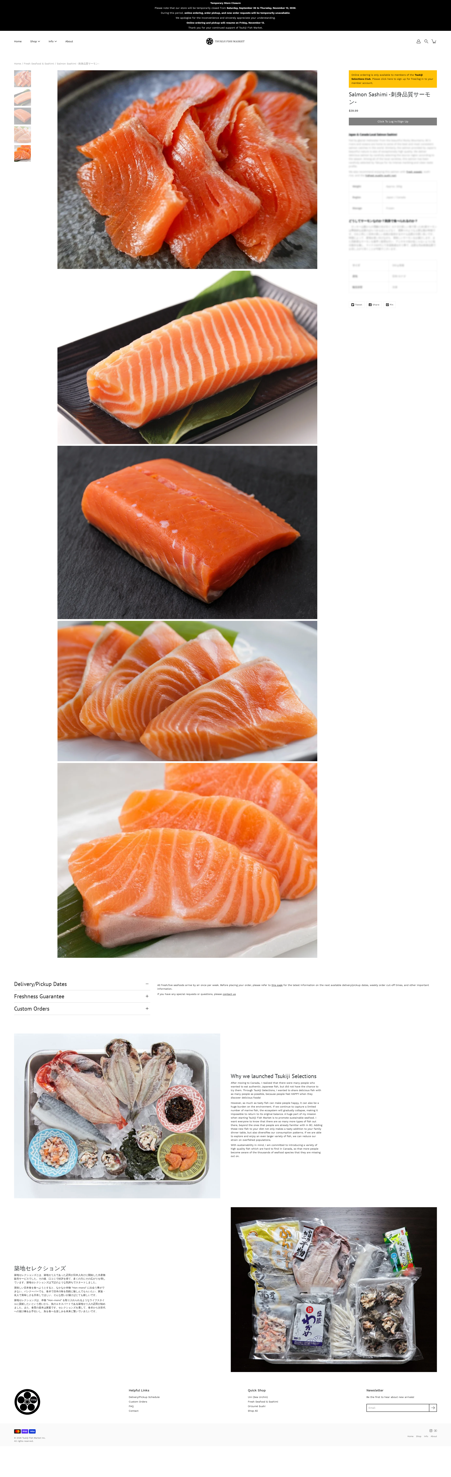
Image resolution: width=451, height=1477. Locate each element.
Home (18, 41)
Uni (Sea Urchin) (258, 1397)
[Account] (418, 41)
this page (277, 985)
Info (51, 41)
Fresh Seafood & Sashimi (39, 63)
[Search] (426, 41)
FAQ (131, 1406)
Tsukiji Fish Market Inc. (33, 1438)
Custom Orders (31, 1008)
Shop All (253, 1410)
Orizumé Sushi (256, 1406)
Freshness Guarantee (39, 996)
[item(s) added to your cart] (434, 41)
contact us (229, 994)
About (69, 41)
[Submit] (433, 1408)
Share (376, 304)
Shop (33, 41)
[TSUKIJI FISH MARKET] (225, 41)
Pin (391, 304)
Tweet (358, 304)
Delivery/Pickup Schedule (144, 1397)
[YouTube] (435, 1430)
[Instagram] (431, 1430)
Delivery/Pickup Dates (40, 984)
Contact (133, 1410)
